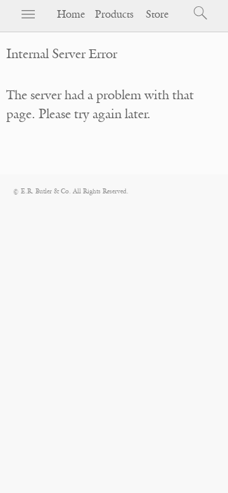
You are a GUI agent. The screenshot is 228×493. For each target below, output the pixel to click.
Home (71, 14)
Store (157, 14)
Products (114, 14)
